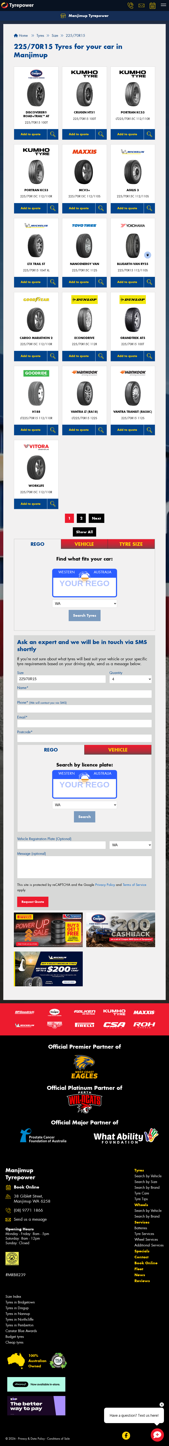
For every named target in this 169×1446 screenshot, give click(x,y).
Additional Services (148, 1245)
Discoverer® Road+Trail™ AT (36, 114)
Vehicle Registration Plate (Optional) (44, 839)
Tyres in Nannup (18, 1313)
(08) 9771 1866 (28, 1210)
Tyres (139, 1170)
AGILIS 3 (133, 190)
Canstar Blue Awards (21, 1331)
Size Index (13, 1296)
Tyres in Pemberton (19, 1325)
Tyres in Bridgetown (20, 1302)
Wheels (141, 1204)
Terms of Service (134, 885)
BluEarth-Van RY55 (132, 264)
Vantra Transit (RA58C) (132, 412)
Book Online (146, 1263)
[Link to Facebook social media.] (126, 1436)
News (139, 1274)
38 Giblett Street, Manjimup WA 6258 (32, 1199)
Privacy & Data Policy (31, 1438)
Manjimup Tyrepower (88, 15)
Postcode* (25, 732)
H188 (36, 412)
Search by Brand (147, 1187)
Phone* (42, 702)
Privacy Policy (105, 885)
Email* (22, 717)
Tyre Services (144, 1233)
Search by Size (145, 1181)
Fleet (138, 1268)
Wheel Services (146, 1239)
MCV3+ (84, 190)
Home (23, 35)
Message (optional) (31, 853)
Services (141, 1222)
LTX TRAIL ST (36, 264)
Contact (141, 1257)
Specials (141, 1251)
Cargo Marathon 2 (36, 338)
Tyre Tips (141, 1199)
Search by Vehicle (148, 1176)
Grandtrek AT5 (132, 338)
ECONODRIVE (84, 338)
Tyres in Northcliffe (19, 1319)
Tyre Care (141, 1193)
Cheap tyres (14, 1342)
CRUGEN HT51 (84, 112)
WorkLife (36, 486)
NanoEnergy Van (84, 264)
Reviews (142, 1280)
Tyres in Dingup (17, 1308)
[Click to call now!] (130, 5)
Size (20, 672)
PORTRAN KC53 (133, 112)
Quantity (115, 672)
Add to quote (30, 134)
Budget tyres (15, 1336)
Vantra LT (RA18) (84, 412)
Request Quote (33, 902)
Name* (22, 687)
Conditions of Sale (58, 1438)
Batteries (140, 1228)
